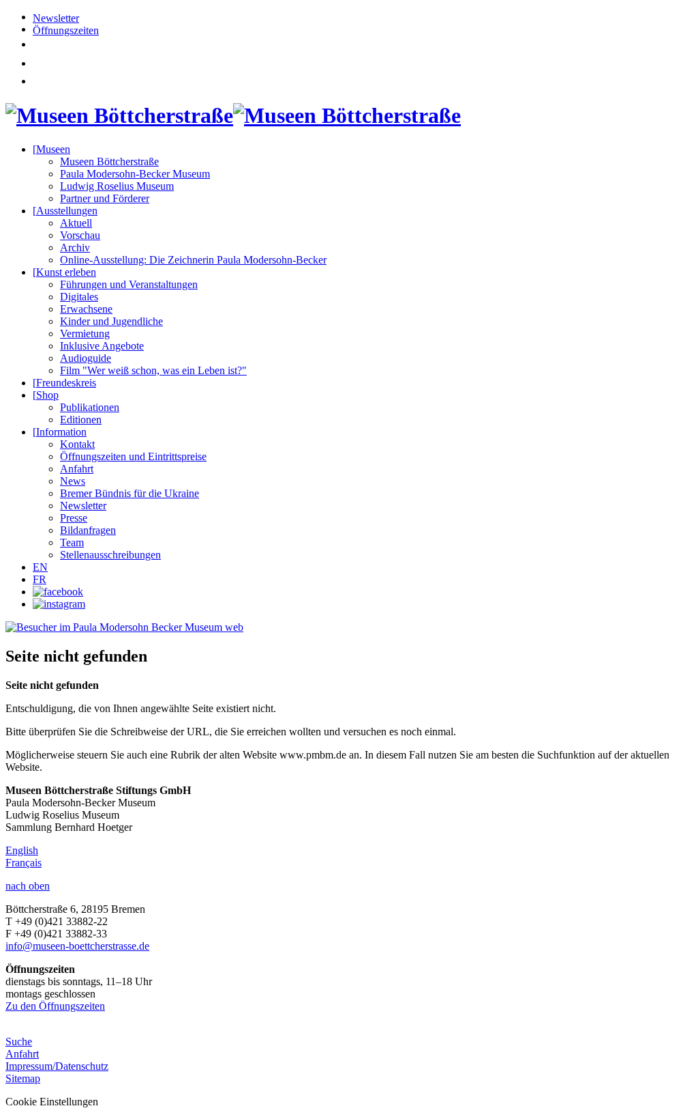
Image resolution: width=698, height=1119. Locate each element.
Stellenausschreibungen (110, 555)
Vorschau (80, 235)
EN (40, 567)
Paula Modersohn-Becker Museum (135, 174)
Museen (51, 149)
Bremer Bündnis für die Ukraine (129, 493)
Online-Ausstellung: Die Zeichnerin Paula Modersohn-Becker (193, 260)
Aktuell (76, 223)
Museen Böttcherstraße (109, 161)
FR (39, 579)
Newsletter (56, 18)
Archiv (75, 247)
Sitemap (22, 1078)
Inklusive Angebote (102, 346)
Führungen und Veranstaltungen (129, 284)
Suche (18, 1041)
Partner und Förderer (104, 198)
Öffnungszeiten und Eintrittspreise (133, 456)
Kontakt (77, 444)
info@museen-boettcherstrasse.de (77, 946)
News (72, 481)
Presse (73, 518)
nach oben (27, 886)
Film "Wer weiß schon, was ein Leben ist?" (153, 370)
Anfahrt (76, 468)
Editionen (81, 419)
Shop (46, 395)
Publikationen (89, 407)
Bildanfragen (88, 530)
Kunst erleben (64, 272)
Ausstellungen (65, 210)
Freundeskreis (64, 382)
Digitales (79, 296)
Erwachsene (86, 309)
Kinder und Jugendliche (111, 321)
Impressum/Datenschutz (56, 1066)
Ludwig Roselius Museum (117, 186)
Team (72, 542)
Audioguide (85, 358)
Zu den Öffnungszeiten (55, 1006)
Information (60, 432)
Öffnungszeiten (66, 30)
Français (23, 862)
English (21, 850)
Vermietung (85, 333)
